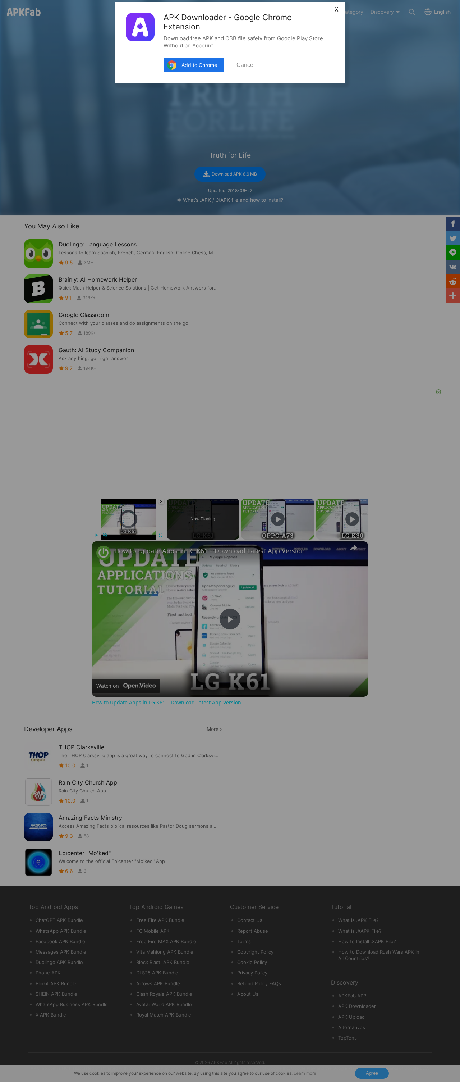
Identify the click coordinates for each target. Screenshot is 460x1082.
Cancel (245, 65)
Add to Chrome (199, 65)
